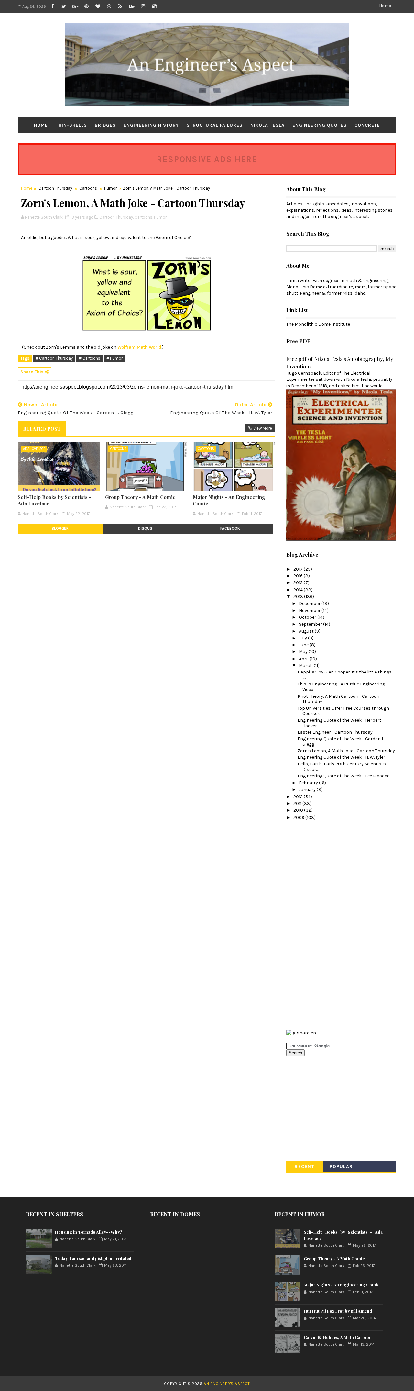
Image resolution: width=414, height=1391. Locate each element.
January (308, 789)
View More (262, 428)
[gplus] (75, 6)
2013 (298, 596)
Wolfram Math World (139, 347)
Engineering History (151, 125)
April (304, 659)
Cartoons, (144, 217)
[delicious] (154, 6)
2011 (297, 803)
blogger (60, 528)
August (307, 631)
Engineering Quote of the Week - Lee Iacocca (344, 776)
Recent (304, 1166)
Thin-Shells (71, 125)
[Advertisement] (312, 924)
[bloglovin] (98, 6)
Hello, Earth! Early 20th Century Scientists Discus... (342, 766)
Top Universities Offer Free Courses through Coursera (343, 711)
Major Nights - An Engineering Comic (229, 500)
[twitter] (64, 6)
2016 (298, 576)
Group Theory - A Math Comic (140, 497)
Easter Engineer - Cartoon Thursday (335, 732)
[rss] (120, 6)
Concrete (367, 125)
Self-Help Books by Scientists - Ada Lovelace (54, 500)
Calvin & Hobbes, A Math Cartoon (338, 1337)
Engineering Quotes (319, 125)
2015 (298, 582)
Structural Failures (215, 125)
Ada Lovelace (34, 449)
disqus (145, 528)
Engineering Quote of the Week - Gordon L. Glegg (341, 741)
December (310, 603)
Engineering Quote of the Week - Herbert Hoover (339, 723)
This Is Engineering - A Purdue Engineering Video (341, 686)
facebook (230, 528)
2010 (298, 810)
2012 (298, 796)
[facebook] (52, 6)
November (310, 610)
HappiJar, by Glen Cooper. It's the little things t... (345, 674)
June (304, 645)
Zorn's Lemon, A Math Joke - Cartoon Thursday (346, 750)
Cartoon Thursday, (116, 217)
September (311, 624)
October (308, 617)
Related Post (41, 428)
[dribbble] (109, 6)
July (303, 638)
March (306, 665)
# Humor (114, 358)
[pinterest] (86, 6)
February (309, 783)
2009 (299, 817)
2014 (298, 590)
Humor (110, 188)
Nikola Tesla (267, 125)
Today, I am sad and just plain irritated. (94, 1258)
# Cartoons (89, 358)
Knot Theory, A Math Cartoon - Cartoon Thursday (338, 699)
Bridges (105, 125)
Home (385, 5)
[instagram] (143, 6)
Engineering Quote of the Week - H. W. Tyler (341, 757)
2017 (298, 569)
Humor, (160, 217)
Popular (341, 1166)
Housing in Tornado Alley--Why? (88, 1232)
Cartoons (88, 188)
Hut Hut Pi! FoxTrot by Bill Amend (338, 1311)
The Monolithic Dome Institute (318, 324)
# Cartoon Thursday (54, 358)
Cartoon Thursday (55, 188)
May (304, 651)
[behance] (131, 6)
